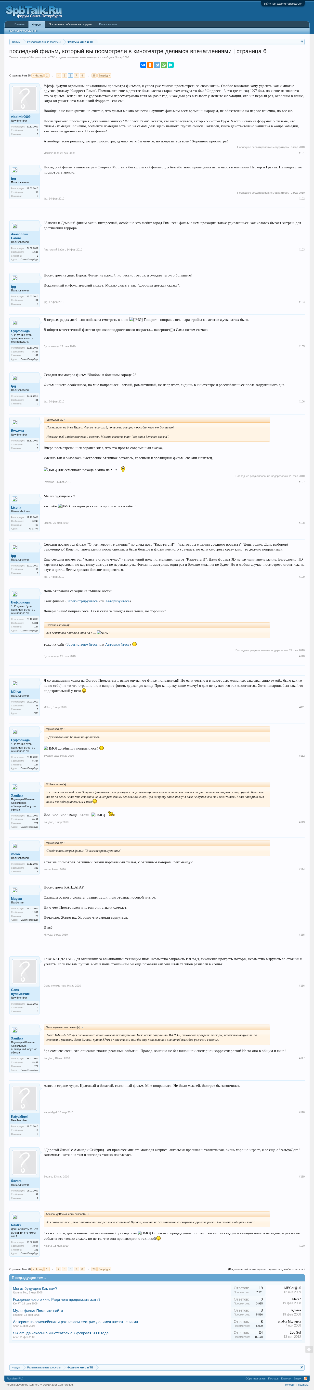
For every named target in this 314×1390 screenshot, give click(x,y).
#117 (302, 1058)
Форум (36, 24)
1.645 (35, 252)
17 (37, 444)
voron (15, 854)
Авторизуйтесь (117, 601)
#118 (302, 1112)
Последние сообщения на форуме (70, 24)
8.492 (35, 819)
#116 (302, 985)
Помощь (273, 1378)
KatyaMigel (19, 1116)
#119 (302, 1176)
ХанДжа (17, 795)
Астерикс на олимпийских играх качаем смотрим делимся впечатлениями (75, 1322)
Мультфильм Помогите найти (38, 1311)
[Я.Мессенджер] (171, 65)
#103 (302, 249)
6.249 (35, 521)
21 (37, 705)
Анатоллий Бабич (19, 236)
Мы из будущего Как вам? (35, 1288)
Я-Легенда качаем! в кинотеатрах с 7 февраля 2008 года (60, 1333)
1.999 (35, 912)
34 (37, 192)
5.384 (35, 352)
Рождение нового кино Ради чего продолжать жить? (56, 1300)
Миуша (16, 899)
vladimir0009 (20, 117)
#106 (302, 401)
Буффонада (20, 331)
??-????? (33, 528)
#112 (302, 755)
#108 (302, 522)
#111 (302, 707)
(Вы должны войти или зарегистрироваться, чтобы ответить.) (266, 1269)
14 (37, 1130)
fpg (13, 178)
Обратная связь (256, 1378)
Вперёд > (104, 75)
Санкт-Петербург (29, 259)
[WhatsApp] (164, 65)
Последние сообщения (23, 30)
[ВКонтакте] (143, 65)
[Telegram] (157, 65)
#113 (302, 822)
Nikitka (16, 1225)
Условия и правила (296, 1384)
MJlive (16, 692)
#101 (302, 152)
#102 (302, 198)
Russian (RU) (15, 1378)
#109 (302, 576)
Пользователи (108, 24)
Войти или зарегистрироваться (283, 3)
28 (93, 75)
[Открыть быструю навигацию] (301, 41)
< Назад (37, 75)
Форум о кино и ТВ (42, 57)
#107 (302, 481)
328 (36, 868)
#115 (302, 934)
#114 (302, 869)
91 (37, 1194)
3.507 (35, 1246)
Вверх (297, 1378)
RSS (305, 1378)
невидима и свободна (100, 57)
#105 (302, 346)
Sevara (16, 1181)
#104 (302, 302)
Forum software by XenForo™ (40, 1384)
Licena (16, 507)
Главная (19, 24)
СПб (36, 713)
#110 (302, 656)
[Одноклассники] (150, 65)
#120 (302, 1245)
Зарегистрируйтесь (82, 601)
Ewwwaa (17, 431)
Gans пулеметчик (20, 992)
